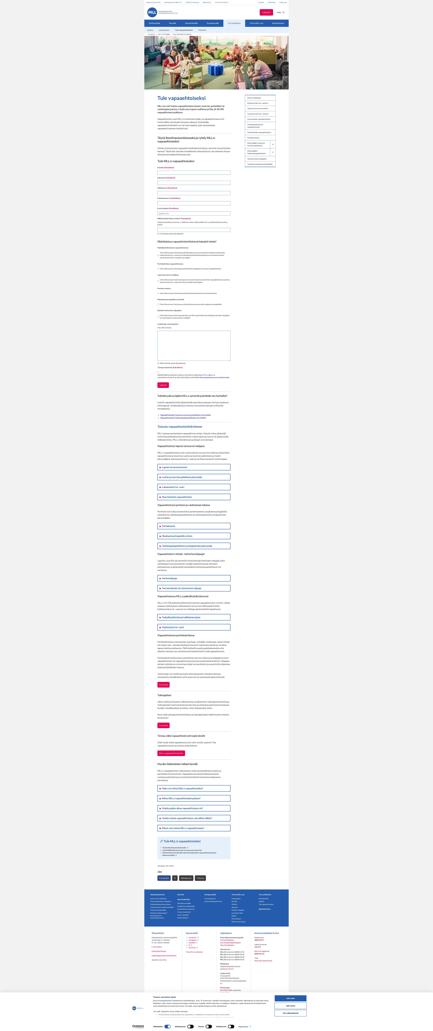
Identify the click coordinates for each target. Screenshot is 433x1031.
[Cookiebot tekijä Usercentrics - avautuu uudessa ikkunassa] (138, 1026)
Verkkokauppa (153, 2)
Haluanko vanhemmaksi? (158, 913)
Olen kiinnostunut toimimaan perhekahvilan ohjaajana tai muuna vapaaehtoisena (190, 269)
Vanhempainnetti (157, 894)
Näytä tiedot (243, 1027)
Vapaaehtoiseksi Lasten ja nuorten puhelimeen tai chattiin (185, 415)
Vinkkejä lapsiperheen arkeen (160, 904)
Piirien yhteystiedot (238, 922)
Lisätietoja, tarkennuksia (167, 324)
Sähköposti (167, 188)
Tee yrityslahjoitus (227, 945)
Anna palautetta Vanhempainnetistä (157, 917)
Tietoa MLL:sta (237, 894)
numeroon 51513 (226, 969)
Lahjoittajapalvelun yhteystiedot (164, 955)
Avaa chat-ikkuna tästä (263, 960)
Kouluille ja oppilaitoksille (186, 906)
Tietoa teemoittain (184, 912)
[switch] (190, 1026)
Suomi (261, 2)
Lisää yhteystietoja (159, 951)
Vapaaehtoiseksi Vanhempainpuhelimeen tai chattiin (183, 418)
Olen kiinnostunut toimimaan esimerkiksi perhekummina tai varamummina (188, 293)
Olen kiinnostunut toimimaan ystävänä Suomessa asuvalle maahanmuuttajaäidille (191, 304)
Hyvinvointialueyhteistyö (213, 901)
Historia (234, 901)
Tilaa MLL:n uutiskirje (194, 952)
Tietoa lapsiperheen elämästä (160, 901)
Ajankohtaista (265, 909)
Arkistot (234, 904)
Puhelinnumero (168, 198)
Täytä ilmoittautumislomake (174, 847)
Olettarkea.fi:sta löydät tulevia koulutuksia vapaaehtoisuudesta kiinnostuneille (189, 854)
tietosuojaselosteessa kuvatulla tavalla (214, 377)
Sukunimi (166, 178)
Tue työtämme (163, 34)
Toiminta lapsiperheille (158, 910)
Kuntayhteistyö (210, 898)
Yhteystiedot (221, 2)
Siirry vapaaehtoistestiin (171, 753)
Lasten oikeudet (183, 915)
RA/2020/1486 (226, 990)
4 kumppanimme (165, 1001)
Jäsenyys (234, 907)
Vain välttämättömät (290, 1013)
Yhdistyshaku (192, 2)
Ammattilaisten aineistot (186, 909)
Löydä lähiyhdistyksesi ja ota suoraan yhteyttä (182, 850)
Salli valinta (290, 1006)
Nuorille (180, 894)
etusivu (151, 34)
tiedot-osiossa (224, 1020)
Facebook (164, 878)
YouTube (192, 947)
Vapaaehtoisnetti (173, 2)
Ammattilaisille (183, 899)
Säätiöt (234, 916)
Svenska (272, 2)
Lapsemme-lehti (237, 913)
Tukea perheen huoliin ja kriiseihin (162, 907)
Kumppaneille (210, 894)
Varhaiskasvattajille (184, 903)
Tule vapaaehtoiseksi (182, 34)
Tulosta (200, 878)
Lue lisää (163, 684)
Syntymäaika (168, 208)
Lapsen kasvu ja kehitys (158, 898)
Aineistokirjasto (182, 918)
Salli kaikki (290, 998)
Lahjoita (266, 12)
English (283, 2)
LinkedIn (192, 942)
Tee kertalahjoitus (227, 940)
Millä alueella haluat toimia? (174, 218)
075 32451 (157, 947)
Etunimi (165, 167)
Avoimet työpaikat (237, 910)
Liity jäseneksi (263, 898)
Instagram (193, 940)
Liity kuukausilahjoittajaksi (230, 942)
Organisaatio (236, 898)
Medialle (207, 2)
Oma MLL (163, 960)
